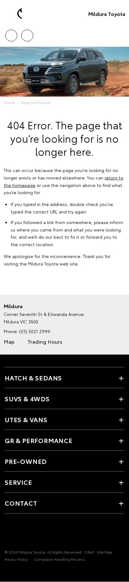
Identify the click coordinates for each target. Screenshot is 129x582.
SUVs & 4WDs (27, 398)
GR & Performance (39, 440)
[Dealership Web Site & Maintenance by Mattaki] (17, 572)
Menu (120, 33)
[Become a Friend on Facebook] (8, 532)
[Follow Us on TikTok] (29, 532)
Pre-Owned (26, 461)
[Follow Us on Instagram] (19, 532)
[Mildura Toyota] (14, 13)
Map (9, 341)
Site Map (104, 552)
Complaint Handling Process (59, 559)
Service (18, 482)
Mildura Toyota (106, 14)
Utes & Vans (26, 419)
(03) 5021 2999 (34, 331)
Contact (21, 503)
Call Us (11, 33)
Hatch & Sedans (33, 377)
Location (27, 33)
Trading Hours (45, 341)
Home (9, 102)
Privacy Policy (16, 559)
